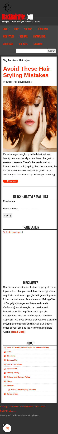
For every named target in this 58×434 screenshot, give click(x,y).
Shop (16, 29)
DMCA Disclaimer (14, 364)
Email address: (11, 208)
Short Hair (8, 43)
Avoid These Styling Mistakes (23, 389)
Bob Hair (24, 36)
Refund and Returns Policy (18, 377)
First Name (9, 201)
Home (5, 29)
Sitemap (28, 29)
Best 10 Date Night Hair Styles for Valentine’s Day (28, 347)
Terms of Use (12, 394)
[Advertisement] (21, 254)
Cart (9, 352)
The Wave (23, 43)
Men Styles (8, 36)
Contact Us (12, 360)
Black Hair (43, 29)
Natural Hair (39, 36)
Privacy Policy (13, 373)
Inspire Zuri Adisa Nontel (18, 82)
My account (12, 369)
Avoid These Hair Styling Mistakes (26, 71)
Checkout (38, 43)
